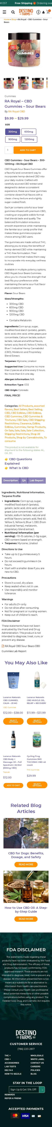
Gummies (20, 427)
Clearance (25, 423)
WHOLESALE (37, 1055)
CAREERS (35, 1066)
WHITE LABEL (37, 1059)
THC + (8, 1055)
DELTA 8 (9, 1070)
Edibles (9, 427)
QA (24, 480)
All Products (26, 406)
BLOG (34, 1074)
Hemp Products (36, 427)
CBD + (8, 1059)
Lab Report (36, 480)
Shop (13, 19)
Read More (26, 864)
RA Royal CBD (16, 111)
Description (10, 480)
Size (7, 124)
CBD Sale (22, 420)
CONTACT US (37, 1063)
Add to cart (28, 150)
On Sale (9, 430)
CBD (7, 413)
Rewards (10, 1094)
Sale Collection (35, 430)
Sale (17, 430)
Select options (13, 721)
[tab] (10, 480)
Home (7, 19)
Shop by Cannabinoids (29, 437)
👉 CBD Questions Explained (18, 461)
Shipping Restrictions (17, 434)
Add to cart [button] (13, 785)
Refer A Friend (13, 1098)
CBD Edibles (18, 413)
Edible (36, 423)
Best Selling (35, 409)
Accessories (12, 1063)
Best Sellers (20, 409)
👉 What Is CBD (16, 468)
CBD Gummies (13, 416)
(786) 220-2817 (26, 1049)
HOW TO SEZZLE (13, 1074)
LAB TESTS (10, 1066)
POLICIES (35, 1070)
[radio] (12, 132)
